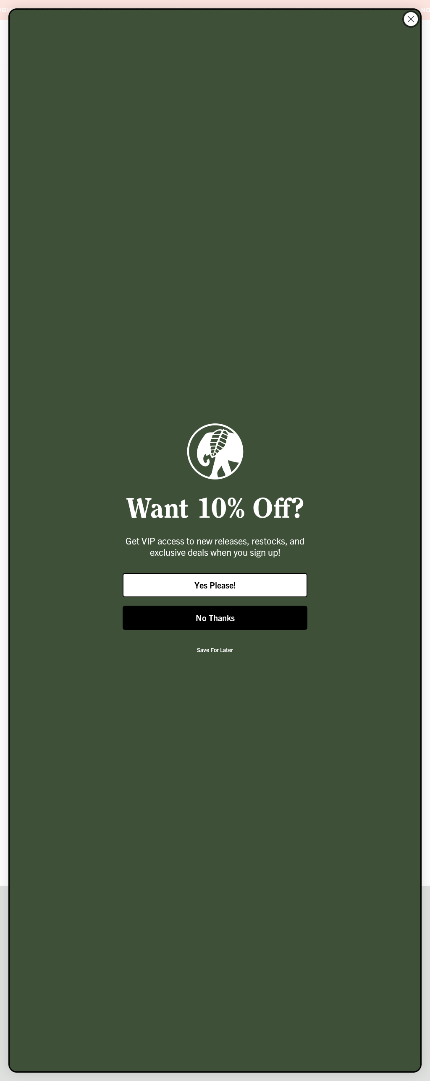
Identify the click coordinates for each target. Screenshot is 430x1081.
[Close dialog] (411, 19)
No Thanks (215, 617)
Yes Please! (215, 585)
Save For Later (215, 649)
